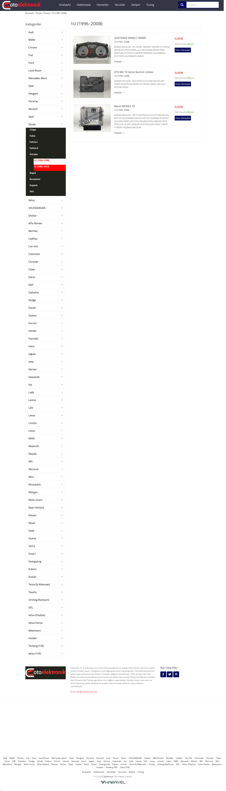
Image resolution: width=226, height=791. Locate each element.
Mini (31, 477)
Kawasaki (34, 377)
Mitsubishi (34, 484)
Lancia (32, 400)
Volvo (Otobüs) (36, 615)
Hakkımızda (84, 5)
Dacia (31, 277)
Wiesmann (34, 630)
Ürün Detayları (182, 50)
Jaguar (32, 354)
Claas (31, 269)
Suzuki (32, 577)
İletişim (135, 5)
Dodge (32, 300)
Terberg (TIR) (36, 646)
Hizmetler (103, 5)
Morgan (33, 492)
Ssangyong (34, 561)
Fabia (32, 136)
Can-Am (33, 246)
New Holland (36, 507)
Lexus (31, 415)
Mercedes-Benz (37, 78)
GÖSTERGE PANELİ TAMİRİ (130, 38)
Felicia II (34, 148)
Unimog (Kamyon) (38, 600)
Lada (31, 392)
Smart (32, 554)
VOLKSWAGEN (37, 208)
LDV (30, 408)
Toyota (32, 592)
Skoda (39, 13)
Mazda (32, 454)
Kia (30, 385)
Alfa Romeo (35, 223)
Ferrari (32, 323)
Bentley (33, 231)
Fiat (30, 55)
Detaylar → (119, 61)
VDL (30, 607)
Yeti (32, 191)
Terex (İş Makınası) (39, 584)
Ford (31, 63)
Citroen (32, 47)
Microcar (33, 469)
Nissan (32, 515)
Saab (31, 531)
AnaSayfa (65, 5)
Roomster (35, 179)
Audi (31, 32)
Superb (34, 185)
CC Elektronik (107, 776)
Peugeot (33, 93)
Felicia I (34, 142)
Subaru (32, 569)
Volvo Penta (35, 623)
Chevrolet (34, 254)
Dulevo (32, 315)
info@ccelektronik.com (86, 691)
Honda (32, 331)
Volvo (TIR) (34, 653)
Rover (31, 523)
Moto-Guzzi (35, 500)
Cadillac (32, 239)
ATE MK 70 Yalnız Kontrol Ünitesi (133, 72)
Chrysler (33, 262)
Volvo (31, 200)
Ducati (32, 308)
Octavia (46, 13)
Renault (33, 109)
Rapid (33, 173)
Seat (31, 116)
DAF (31, 285)
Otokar (32, 215)
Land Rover (35, 70)
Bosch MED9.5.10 (124, 106)
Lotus (31, 431)
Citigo (33, 129)
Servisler (120, 5)
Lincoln (32, 423)
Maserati (33, 446)
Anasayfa (29, 13)
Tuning (150, 5)
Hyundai (33, 338)
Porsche (33, 101)
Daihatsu (33, 292)
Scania (32, 538)
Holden (32, 638)
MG (30, 461)
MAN (31, 438)
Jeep (31, 361)
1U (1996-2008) (59, 13)
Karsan (32, 369)
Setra (31, 546)
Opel (31, 86)
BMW (31, 40)
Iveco (31, 346)
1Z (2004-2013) (41, 166)
